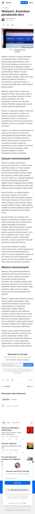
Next (28, 386)
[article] (17, 433)
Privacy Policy (23, 498)
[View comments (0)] (8, 25)
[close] (29, 463)
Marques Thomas (20, 49)
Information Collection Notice (21, 371)
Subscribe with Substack (18, 490)
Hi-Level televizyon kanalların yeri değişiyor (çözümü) (10, 459)
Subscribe (24, 2)
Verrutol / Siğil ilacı (8, 443)
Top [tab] (4, 422)
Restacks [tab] (14, 399)
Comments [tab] (6, 399)
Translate (5, 7)
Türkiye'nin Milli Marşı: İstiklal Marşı (10, 429)
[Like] (3, 25)
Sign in (31, 2)
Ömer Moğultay (10, 18)
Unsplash (17, 51)
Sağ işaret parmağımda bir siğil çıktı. (11, 447)
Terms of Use (26, 369)
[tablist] (9, 399)
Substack (8, 510)
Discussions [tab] (15, 422)
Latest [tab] (8, 422)
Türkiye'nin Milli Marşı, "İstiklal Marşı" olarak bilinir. (11, 433)
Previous (7, 386)
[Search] (32, 423)
